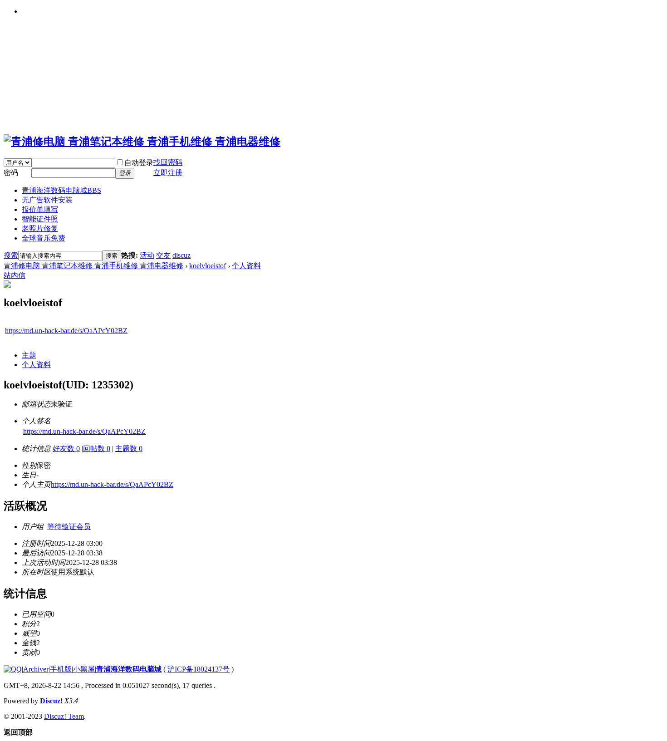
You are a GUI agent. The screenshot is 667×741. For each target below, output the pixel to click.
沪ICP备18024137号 (198, 669)
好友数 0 (66, 448)
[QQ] (13, 669)
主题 (29, 355)
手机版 (61, 669)
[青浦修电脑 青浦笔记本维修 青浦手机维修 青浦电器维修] (142, 141)
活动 (147, 255)
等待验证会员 (69, 526)
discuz (181, 255)
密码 (11, 173)
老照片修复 (40, 228)
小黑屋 (84, 669)
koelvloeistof (207, 266)
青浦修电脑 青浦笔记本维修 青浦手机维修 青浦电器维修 (93, 266)
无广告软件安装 (47, 200)
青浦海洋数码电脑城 (61, 190)
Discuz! (51, 701)
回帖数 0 (96, 448)
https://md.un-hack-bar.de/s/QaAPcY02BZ (66, 330)
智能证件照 (40, 219)
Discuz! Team (64, 716)
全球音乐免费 (43, 238)
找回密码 (167, 162)
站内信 (14, 275)
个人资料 (246, 266)
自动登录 (138, 163)
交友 (163, 255)
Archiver (36, 669)
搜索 (11, 255)
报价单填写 (40, 209)
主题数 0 (128, 448)
